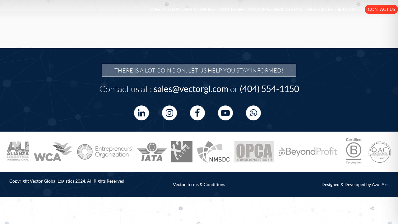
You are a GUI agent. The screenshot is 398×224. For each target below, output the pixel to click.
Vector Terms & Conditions (199, 184)
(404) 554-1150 (269, 88)
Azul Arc (380, 184)
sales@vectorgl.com (191, 88)
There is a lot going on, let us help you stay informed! (199, 70)
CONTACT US (381, 9)
